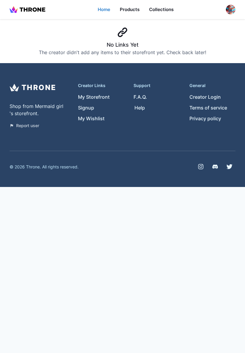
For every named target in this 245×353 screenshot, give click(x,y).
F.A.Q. (140, 97)
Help (139, 108)
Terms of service (208, 108)
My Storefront (94, 97)
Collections (161, 9)
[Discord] (215, 167)
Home (104, 9)
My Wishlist (91, 118)
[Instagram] (201, 167)
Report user (27, 125)
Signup (86, 108)
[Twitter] (229, 167)
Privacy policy (205, 118)
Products (130, 9)
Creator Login (205, 97)
